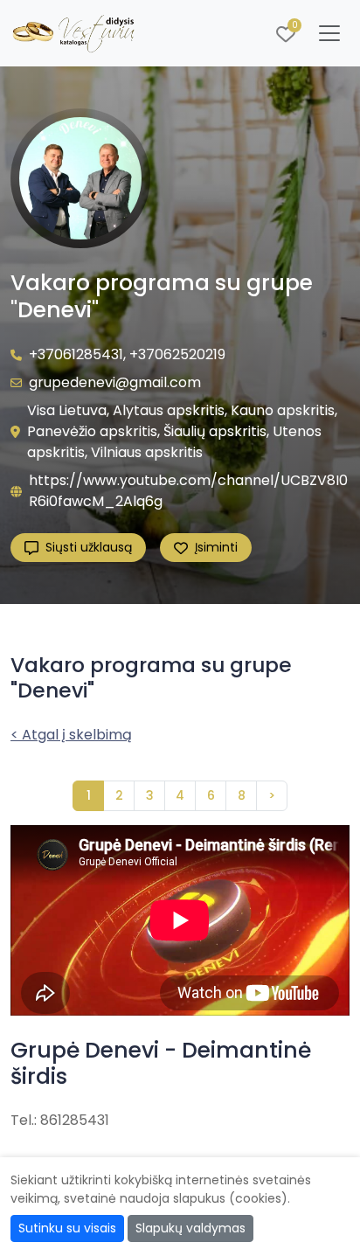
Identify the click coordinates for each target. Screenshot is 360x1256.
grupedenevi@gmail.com (115, 382)
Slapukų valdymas (190, 1228)
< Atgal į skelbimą (71, 735)
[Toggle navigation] (329, 33)
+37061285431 (76, 354)
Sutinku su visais (67, 1228)
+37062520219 (177, 354)
